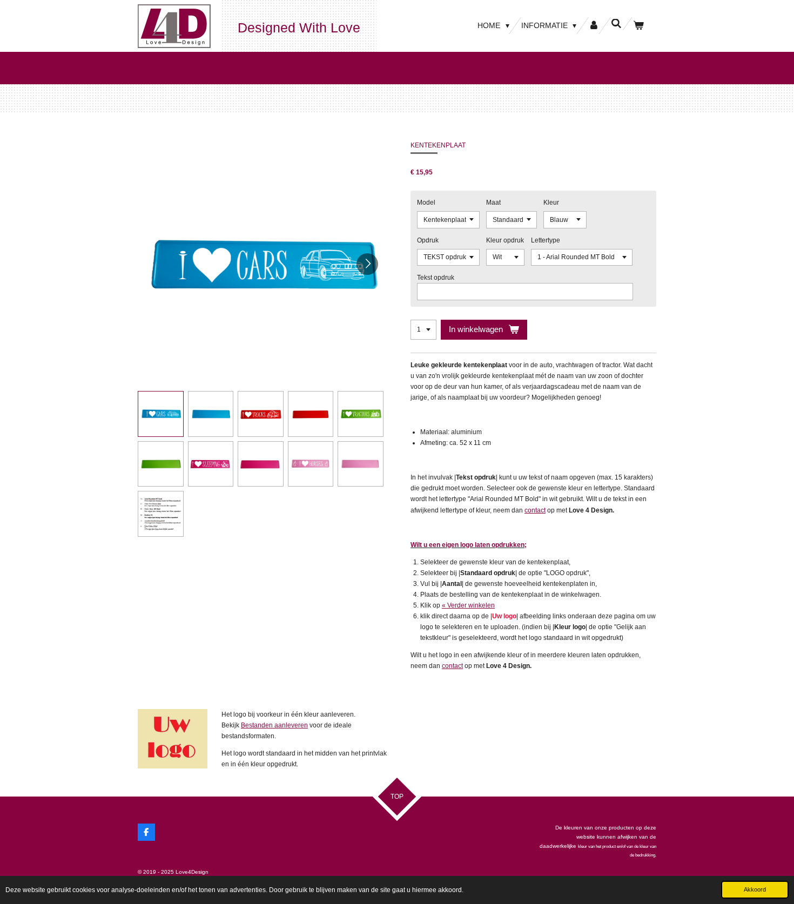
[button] (161, 414)
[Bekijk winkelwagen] (638, 25)
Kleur (551, 202)
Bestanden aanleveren (274, 725)
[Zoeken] (616, 23)
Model (426, 202)
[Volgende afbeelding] (367, 264)
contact (535, 510)
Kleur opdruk (505, 240)
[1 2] (423, 330)
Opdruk (428, 240)
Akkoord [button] (755, 889)
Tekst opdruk (435, 277)
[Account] (593, 25)
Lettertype (545, 240)
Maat (493, 202)
